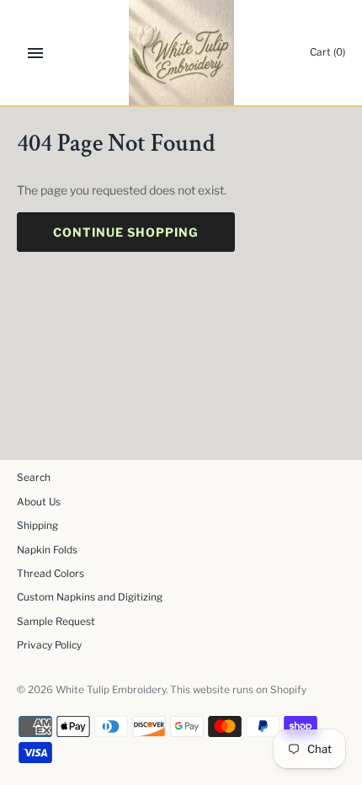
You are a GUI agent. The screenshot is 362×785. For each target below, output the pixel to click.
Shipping (37, 525)
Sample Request (56, 621)
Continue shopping (126, 232)
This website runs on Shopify (238, 690)
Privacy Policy (49, 645)
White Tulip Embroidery (111, 690)
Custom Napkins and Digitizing (89, 597)
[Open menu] (35, 53)
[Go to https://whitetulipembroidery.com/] (181, 52)
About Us (39, 502)
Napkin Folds (47, 550)
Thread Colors (50, 573)
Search (34, 477)
